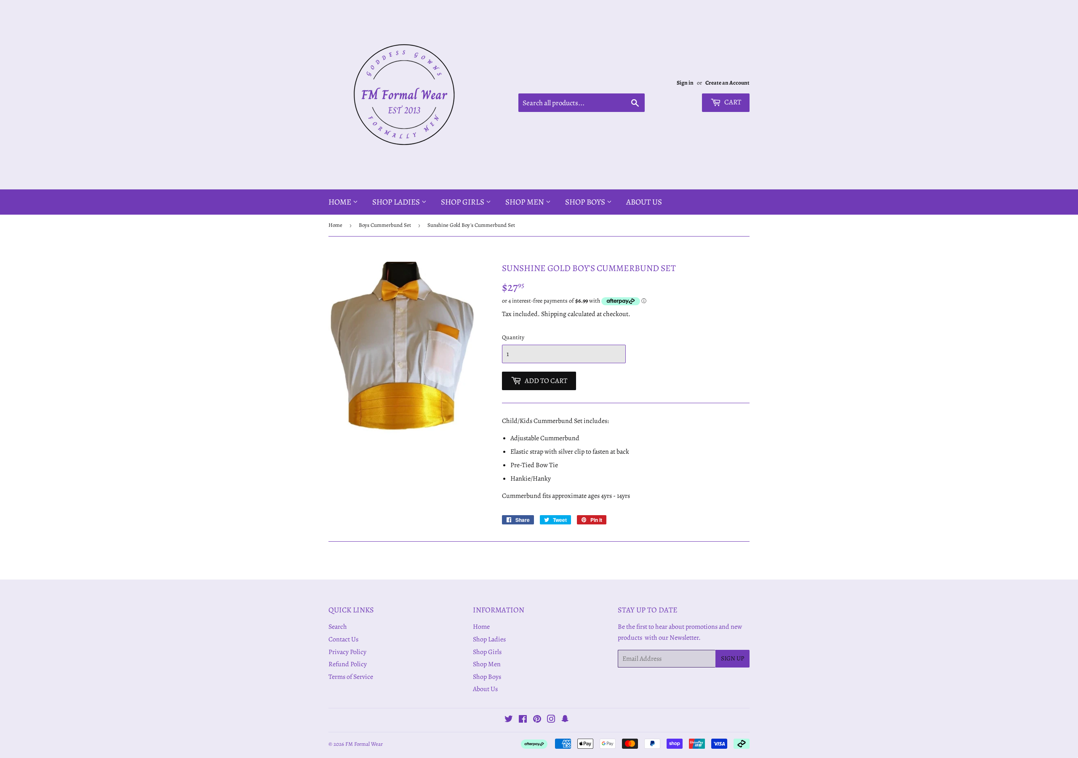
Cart (732, 102)
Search (337, 626)
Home (340, 202)
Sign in (685, 83)
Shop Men (525, 202)
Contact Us (343, 639)
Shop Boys (586, 202)
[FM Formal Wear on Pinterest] (537, 720)
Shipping (553, 314)
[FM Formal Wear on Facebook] (522, 720)
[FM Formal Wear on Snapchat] (565, 720)
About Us (644, 202)
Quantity (513, 337)
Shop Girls (463, 202)
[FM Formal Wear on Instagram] (551, 720)
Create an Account (727, 83)
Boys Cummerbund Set (385, 225)
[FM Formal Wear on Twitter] (508, 720)
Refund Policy (347, 664)
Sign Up (732, 658)
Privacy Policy (347, 652)
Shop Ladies (397, 202)
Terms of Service (350, 676)
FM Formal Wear (364, 743)
